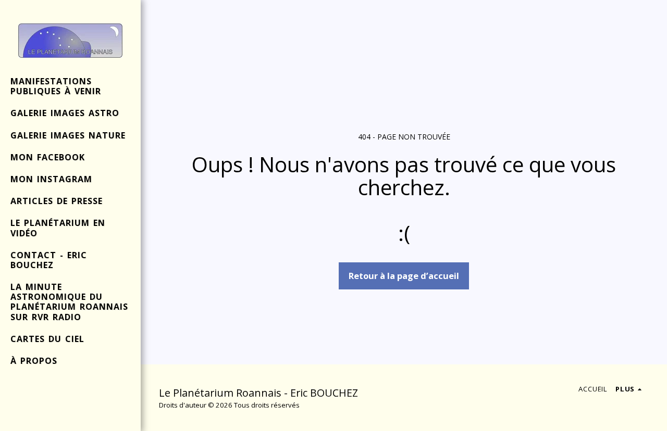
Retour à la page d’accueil (404, 276)
